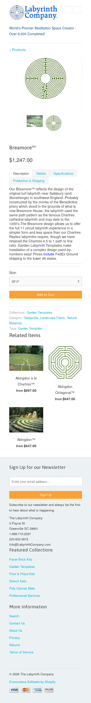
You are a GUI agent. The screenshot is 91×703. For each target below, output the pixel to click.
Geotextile (31, 317)
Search (14, 616)
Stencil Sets (17, 581)
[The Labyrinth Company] (33, 13)
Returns (14, 645)
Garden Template (30, 328)
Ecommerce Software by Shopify (32, 681)
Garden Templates (39, 312)
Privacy (14, 637)
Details (41, 173)
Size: (13, 272)
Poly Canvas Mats (22, 588)
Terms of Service (21, 652)
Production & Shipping (28, 180)
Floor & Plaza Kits (22, 573)
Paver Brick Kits (20, 559)
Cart (77, 9)
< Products (17, 49)
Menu (67, 9)
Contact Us (17, 623)
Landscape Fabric (52, 317)
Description (21, 173)
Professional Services (24, 595)
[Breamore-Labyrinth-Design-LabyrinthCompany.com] (45, 78)
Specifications (64, 173)
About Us (15, 630)
